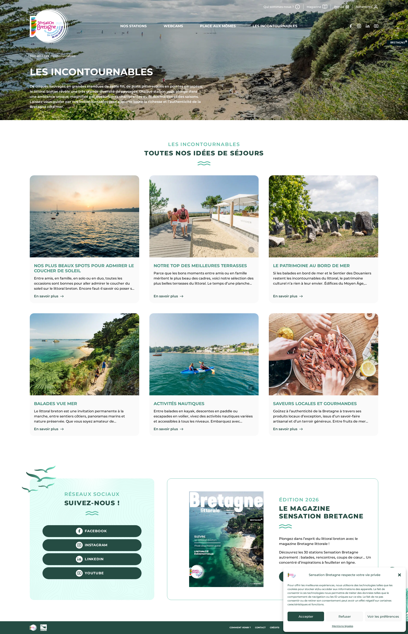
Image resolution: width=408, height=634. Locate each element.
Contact (260, 627)
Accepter (306, 616)
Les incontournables (275, 26)
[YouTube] (376, 26)
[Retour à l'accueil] (49, 26)
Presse (339, 7)
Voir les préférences (383, 616)
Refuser (345, 616)
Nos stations (133, 26)
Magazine (314, 7)
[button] (399, 575)
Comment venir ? (240, 627)
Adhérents (364, 7)
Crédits (274, 627)
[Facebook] (350, 26)
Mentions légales (342, 626)
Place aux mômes (218, 26)
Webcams (173, 26)
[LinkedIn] (368, 26)
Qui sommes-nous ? (279, 7)
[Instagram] (359, 26)
